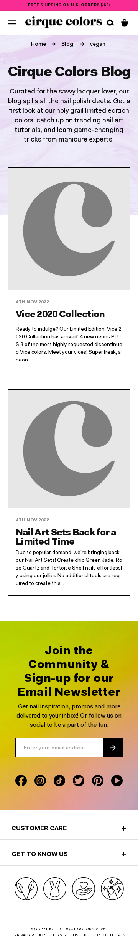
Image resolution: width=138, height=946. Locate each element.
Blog (67, 44)
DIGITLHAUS (114, 936)
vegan (97, 44)
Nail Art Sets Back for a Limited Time (66, 537)
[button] (12, 21)
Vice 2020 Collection (60, 315)
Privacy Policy (30, 936)
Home (38, 44)
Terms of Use (67, 936)
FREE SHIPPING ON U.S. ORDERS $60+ (70, 5)
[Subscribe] (112, 747)
